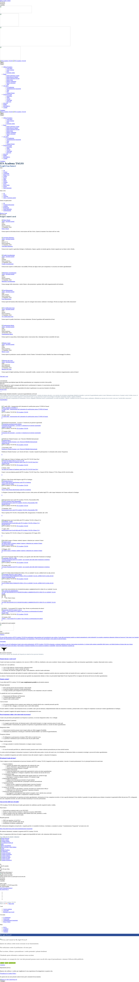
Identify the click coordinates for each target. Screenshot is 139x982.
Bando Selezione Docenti (12, 78)
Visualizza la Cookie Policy (8, 973)
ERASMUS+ (6, 106)
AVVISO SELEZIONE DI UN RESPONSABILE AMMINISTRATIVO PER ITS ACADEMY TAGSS (29, 602)
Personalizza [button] (12, 963)
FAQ (7, 71)
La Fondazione (10, 87)
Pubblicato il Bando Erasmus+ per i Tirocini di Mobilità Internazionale (19, 449)
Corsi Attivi (9, 68)
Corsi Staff (9, 100)
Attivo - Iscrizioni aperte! (8, 221)
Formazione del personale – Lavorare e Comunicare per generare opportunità (21, 432)
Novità (3, 410)
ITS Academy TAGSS (22, 412)
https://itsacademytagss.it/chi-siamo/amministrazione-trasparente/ (16, 828)
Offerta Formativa (7, 67)
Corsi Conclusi (10, 70)
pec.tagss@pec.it (4, 889)
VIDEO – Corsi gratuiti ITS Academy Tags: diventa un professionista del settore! (22, 618)
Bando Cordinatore (11, 81)
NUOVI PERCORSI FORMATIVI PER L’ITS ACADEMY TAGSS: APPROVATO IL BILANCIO (27, 583)
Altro (7, 84)
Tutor (7, 90)
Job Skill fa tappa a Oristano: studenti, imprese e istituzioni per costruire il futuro (22, 550)
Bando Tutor (9, 80)
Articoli (8, 99)
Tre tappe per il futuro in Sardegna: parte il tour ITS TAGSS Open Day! (20, 469)
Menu (2, 62)
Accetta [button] (2, 963)
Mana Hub (11, 903)
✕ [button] (0, 937)
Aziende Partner (10, 93)
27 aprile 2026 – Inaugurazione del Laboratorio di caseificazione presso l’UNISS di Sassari (25, 416)
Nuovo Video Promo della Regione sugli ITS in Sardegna (16, 489)
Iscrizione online (10, 72)
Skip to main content (5, 0)
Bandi (4, 74)
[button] (4, 170)
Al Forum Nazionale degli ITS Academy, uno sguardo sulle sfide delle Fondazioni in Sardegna (26, 567)
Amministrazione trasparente (13, 88)
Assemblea (9, 96)
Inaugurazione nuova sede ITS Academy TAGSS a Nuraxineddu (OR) (20, 510)
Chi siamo (5, 85)
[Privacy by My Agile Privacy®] (8, 979)
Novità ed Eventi (7, 94)
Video (7, 97)
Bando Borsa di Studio (12, 77)
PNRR (5, 104)
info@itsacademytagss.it (6, 888)
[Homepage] (13, 60)
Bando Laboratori (10, 83)
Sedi (7, 91)
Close (2, 64)
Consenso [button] (2, 965)
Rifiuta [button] (6, 963)
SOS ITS (8, 101)
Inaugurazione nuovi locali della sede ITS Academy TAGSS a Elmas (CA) (21, 530)
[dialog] (69, 949)
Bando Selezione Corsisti (12, 75)
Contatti (5, 107)
